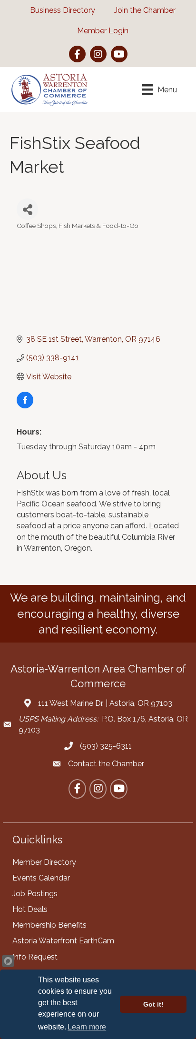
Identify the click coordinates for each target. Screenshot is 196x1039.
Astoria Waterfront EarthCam (63, 940)
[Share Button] (27, 209)
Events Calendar (41, 877)
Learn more (87, 1027)
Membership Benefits (49, 925)
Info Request (35, 956)
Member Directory (44, 862)
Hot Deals (30, 909)
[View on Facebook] (25, 405)
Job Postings (35, 893)
